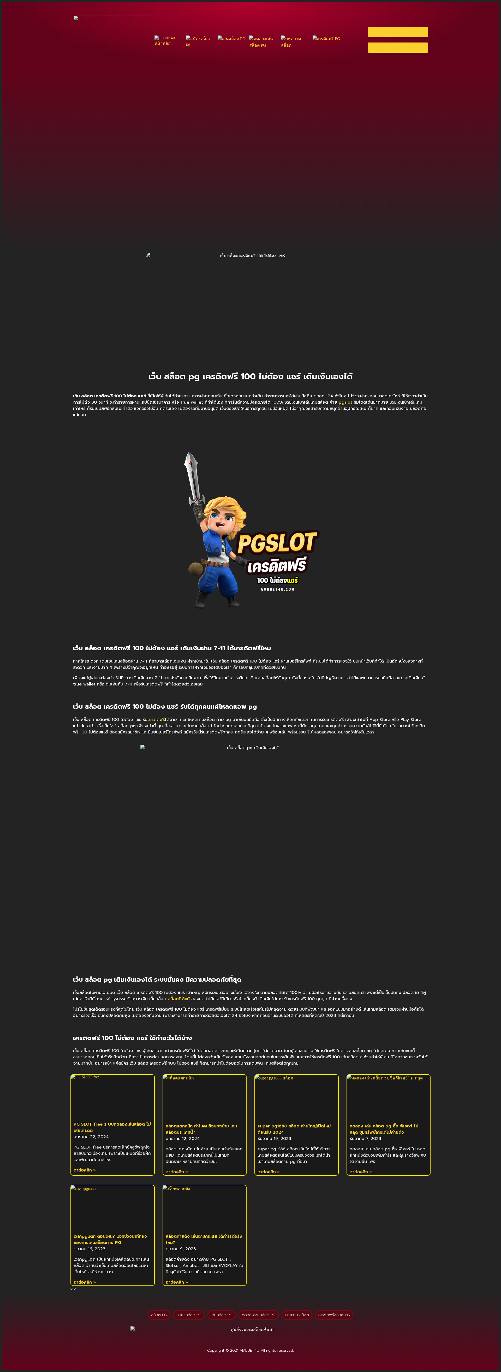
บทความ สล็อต (297, 1315)
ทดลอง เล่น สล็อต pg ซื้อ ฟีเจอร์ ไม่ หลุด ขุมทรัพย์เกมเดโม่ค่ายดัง (384, 1129)
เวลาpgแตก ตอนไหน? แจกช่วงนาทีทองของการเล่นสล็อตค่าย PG (110, 1239)
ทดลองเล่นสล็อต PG (259, 1315)
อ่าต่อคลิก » (85, 1170)
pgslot (345, 402)
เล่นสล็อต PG (221, 1315)
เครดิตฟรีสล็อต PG (334, 1315)
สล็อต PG (159, 1315)
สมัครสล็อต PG (188, 1315)
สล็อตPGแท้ (179, 999)
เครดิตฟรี (156, 720)
